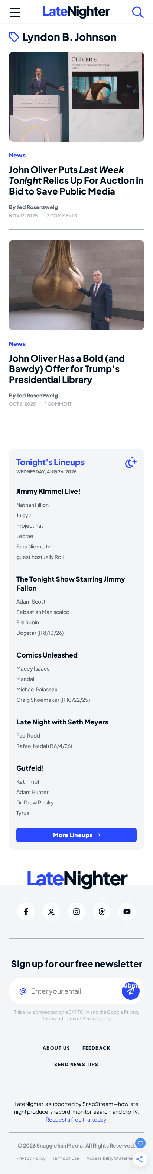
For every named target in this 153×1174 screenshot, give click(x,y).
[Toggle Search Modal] (138, 12)
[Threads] (102, 912)
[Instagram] (76, 912)
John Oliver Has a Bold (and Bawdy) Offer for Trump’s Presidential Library (67, 368)
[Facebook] (26, 912)
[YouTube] (127, 912)
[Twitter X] (51, 912)
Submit (131, 985)
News (17, 155)
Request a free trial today (76, 1119)
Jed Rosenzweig (37, 207)
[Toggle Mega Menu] (15, 12)
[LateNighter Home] (76, 12)
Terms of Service (81, 1018)
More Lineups (72, 835)
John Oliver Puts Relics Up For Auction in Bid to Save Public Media (76, 180)
